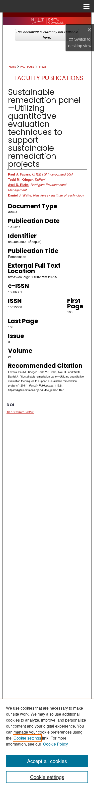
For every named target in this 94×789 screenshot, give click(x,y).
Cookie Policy (55, 744)
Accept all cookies (47, 761)
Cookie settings (27, 738)
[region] (47, 744)
